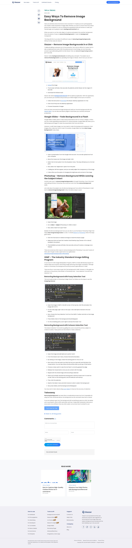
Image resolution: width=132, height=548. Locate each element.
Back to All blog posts (53, 414)
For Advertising (31, 520)
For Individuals (31, 514)
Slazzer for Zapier (51, 523)
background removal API (53, 514)
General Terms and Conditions (90, 540)
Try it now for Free (51, 408)
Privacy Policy (101, 540)
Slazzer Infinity (51, 517)
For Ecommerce (32, 531)
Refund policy (70, 520)
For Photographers (32, 517)
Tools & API (36, 2)
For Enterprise (31, 534)
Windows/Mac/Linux (52, 531)
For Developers (31, 523)
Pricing (57, 2)
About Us (69, 527)
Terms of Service (78, 540)
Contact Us (70, 514)
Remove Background (113, 2)
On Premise (50, 520)
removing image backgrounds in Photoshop (56, 253)
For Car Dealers (32, 525)
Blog (68, 529)
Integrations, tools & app (53, 534)
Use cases (26, 2)
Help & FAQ (69, 517)
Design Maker (50, 525)
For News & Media (32, 528)
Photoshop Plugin (51, 528)
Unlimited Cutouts (46, 2)
